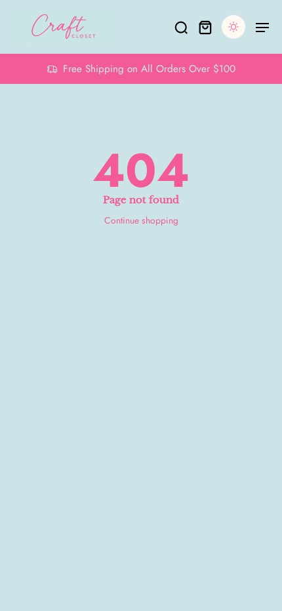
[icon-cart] (204, 27)
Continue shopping (141, 220)
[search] (181, 27)
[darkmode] (233, 27)
